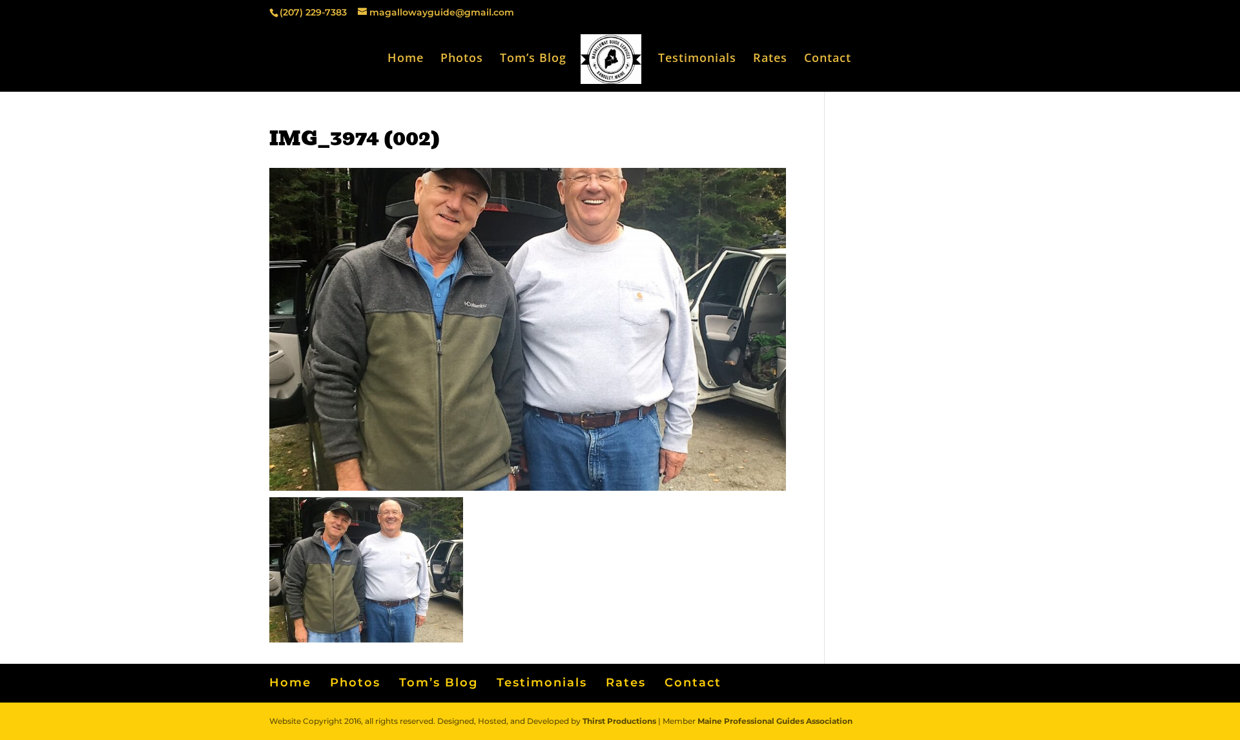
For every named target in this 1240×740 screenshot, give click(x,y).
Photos (461, 59)
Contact (827, 59)
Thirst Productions (619, 721)
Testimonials (697, 59)
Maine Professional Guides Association (775, 721)
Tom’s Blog (533, 59)
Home (406, 59)
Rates (770, 59)
